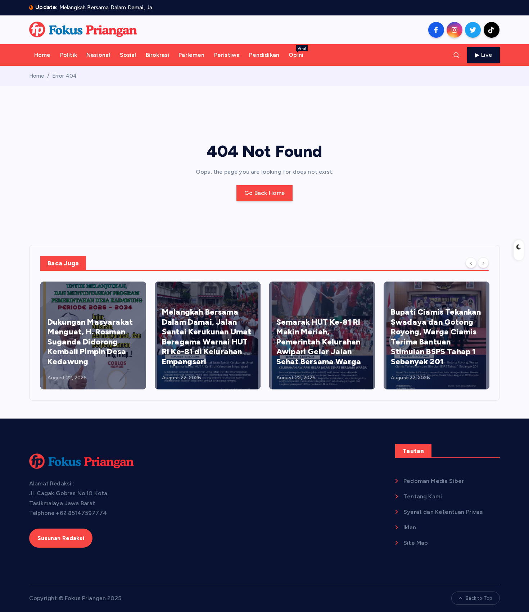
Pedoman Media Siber (433, 481)
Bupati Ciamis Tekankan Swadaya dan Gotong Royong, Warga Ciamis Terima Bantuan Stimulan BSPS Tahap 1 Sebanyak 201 (436, 336)
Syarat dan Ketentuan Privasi (443, 511)
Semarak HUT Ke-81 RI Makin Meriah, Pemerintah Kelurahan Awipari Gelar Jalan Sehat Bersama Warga (318, 341)
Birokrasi (157, 54)
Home (42, 54)
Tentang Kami (422, 496)
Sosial (128, 54)
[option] (93, 335)
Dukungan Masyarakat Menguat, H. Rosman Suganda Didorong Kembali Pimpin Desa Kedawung (90, 341)
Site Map (415, 542)
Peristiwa (227, 54)
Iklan (409, 527)
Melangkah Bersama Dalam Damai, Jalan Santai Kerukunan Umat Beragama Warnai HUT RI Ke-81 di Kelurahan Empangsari (206, 336)
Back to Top (479, 598)
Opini (297, 52)
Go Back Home (264, 192)
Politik (68, 54)
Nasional (98, 54)
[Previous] (471, 262)
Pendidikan (264, 54)
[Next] (483, 262)
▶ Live (483, 54)
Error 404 (64, 76)
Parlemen (191, 54)
